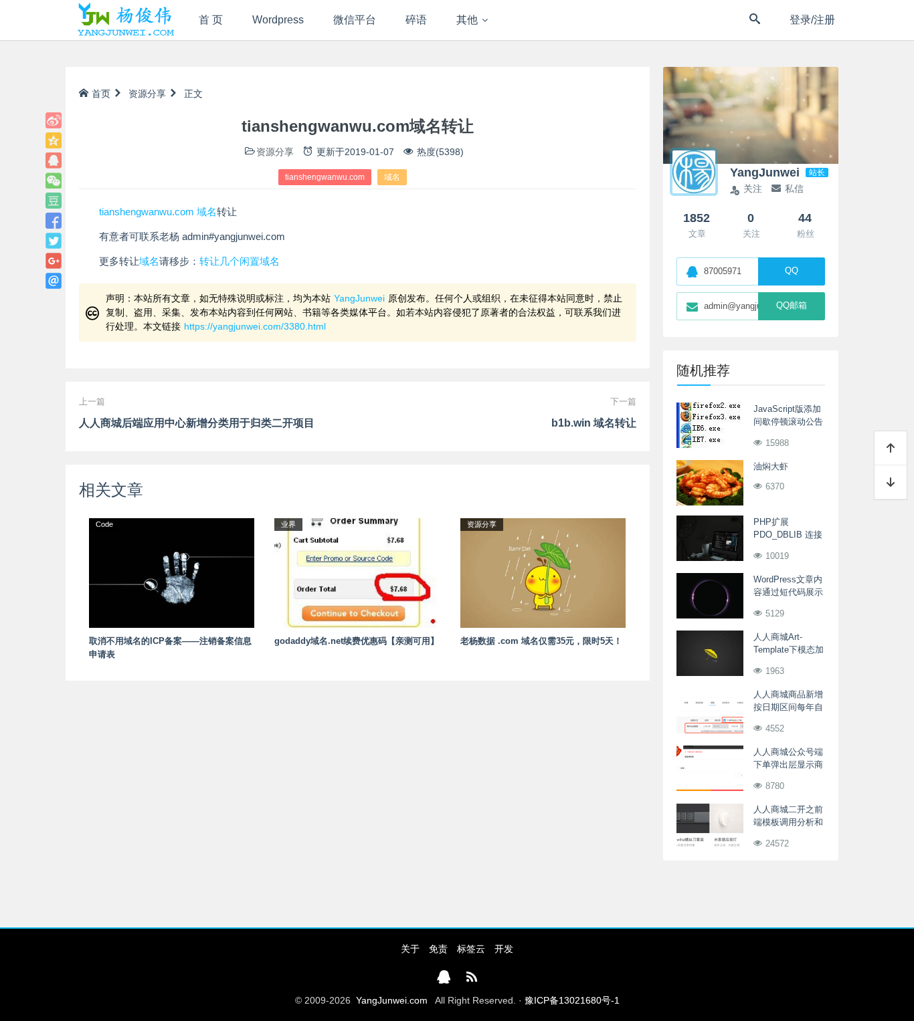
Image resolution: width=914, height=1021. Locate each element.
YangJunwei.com (392, 1000)
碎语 (416, 19)
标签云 (471, 948)
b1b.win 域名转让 (593, 423)
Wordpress (278, 19)
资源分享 (147, 93)
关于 (410, 948)
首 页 (211, 19)
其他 (467, 19)
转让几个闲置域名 (239, 261)
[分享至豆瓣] (53, 201)
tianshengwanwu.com (325, 177)
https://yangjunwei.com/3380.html (255, 326)
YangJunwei (359, 298)
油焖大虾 (770, 466)
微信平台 (354, 19)
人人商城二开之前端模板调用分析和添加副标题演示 (788, 822)
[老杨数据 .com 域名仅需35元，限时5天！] (543, 572)
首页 (101, 93)
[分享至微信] (53, 181)
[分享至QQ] (53, 160)
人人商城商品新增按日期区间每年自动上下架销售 (788, 707)
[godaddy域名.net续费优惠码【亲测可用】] (357, 572)
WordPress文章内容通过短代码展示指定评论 (788, 592)
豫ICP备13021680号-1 (572, 1000)
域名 (392, 177)
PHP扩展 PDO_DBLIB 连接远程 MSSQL (787, 535)
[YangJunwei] (125, 20)
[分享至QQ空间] (53, 140)
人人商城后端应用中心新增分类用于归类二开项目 (196, 423)
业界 (288, 524)
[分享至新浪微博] (53, 120)
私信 (794, 188)
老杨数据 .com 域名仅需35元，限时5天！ (541, 641)
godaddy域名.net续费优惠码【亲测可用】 (356, 641)
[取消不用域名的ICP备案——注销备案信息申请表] (171, 572)
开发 (503, 948)
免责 (438, 948)
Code (104, 524)
